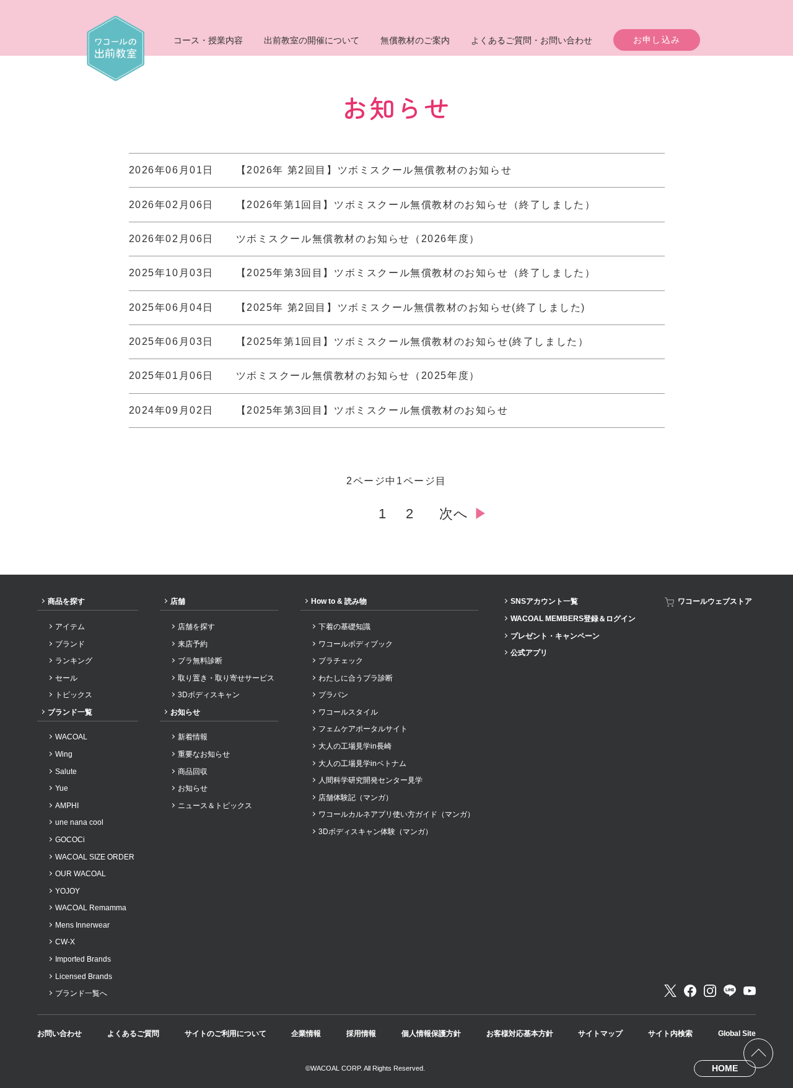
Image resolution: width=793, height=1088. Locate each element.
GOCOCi (70, 839)
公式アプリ (529, 652)
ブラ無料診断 (200, 660)
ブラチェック (340, 660)
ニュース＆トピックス (215, 805)
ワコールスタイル (348, 712)
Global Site (737, 1033)
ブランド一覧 (70, 712)
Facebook (690, 991)
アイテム (70, 626)
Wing (63, 754)
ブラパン (333, 694)
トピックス (73, 694)
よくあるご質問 (133, 1033)
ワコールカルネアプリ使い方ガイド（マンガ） (396, 814)
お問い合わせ (59, 1033)
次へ (463, 513)
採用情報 (361, 1033)
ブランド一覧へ (81, 993)
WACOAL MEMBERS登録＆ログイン (573, 618)
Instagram (710, 991)
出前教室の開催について (311, 40)
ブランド (70, 644)
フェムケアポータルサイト (363, 729)
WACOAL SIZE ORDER (94, 857)
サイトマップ (600, 1033)
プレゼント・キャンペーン (555, 636)
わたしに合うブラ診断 (355, 678)
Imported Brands (83, 959)
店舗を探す (196, 626)
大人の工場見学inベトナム (362, 763)
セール (66, 678)
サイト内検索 (670, 1033)
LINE (730, 991)
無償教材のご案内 (415, 40)
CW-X (65, 942)
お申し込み (657, 40)
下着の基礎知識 (344, 626)
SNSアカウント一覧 (544, 601)
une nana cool (79, 822)
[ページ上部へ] (758, 1053)
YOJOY (67, 891)
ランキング (73, 660)
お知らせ (185, 712)
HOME (725, 1068)
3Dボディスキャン (209, 694)
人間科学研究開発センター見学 (370, 780)
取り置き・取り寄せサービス (226, 678)
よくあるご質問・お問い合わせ (531, 40)
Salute (66, 771)
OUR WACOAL (80, 873)
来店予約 (193, 644)
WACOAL (71, 737)
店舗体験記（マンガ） (355, 797)
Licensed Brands (83, 976)
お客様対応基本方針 (519, 1033)
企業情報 (306, 1033)
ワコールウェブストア (715, 601)
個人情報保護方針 (431, 1033)
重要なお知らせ (204, 754)
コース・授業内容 (208, 40)
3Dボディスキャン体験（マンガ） (375, 831)
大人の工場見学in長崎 (355, 746)
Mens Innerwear (82, 925)
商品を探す (66, 601)
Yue (61, 788)
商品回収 (193, 771)
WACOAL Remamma (90, 907)
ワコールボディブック (355, 644)
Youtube (749, 991)
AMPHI (67, 805)
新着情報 (193, 737)
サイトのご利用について (225, 1033)
